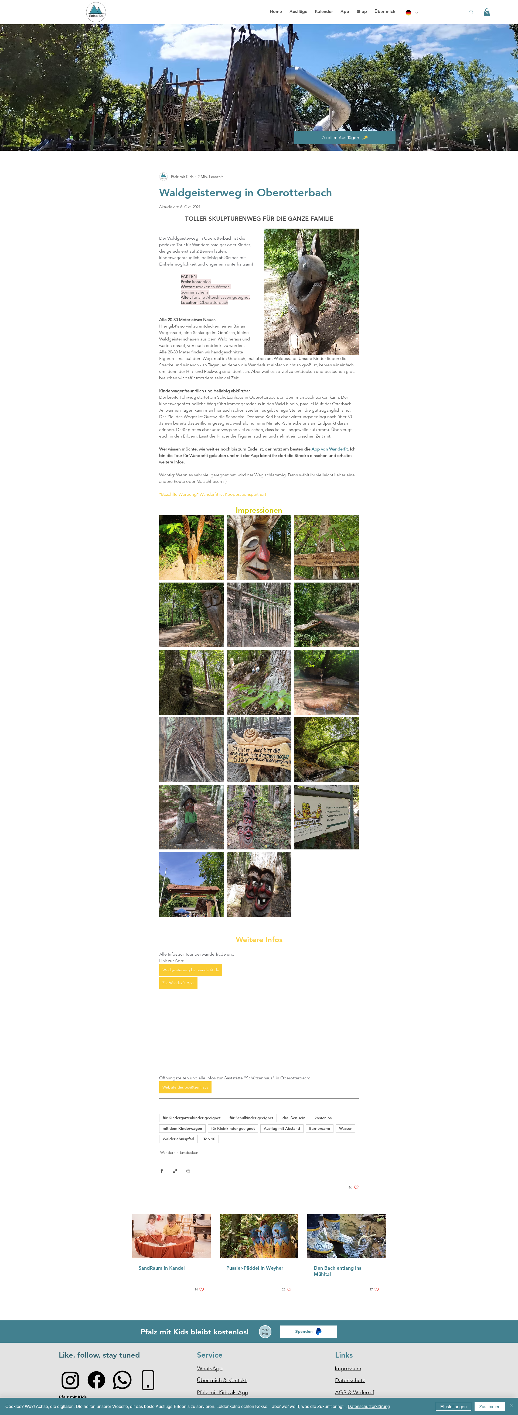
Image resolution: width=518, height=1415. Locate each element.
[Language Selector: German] (411, 12)
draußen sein (293, 1118)
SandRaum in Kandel (162, 1268)
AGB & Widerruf (354, 1392)
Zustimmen (489, 1406)
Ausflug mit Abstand (282, 1128)
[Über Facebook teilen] (161, 1170)
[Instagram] (70, 1380)
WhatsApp (210, 1368)
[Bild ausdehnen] (191, 547)
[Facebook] (96, 1380)
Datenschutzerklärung (369, 1406)
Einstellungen (453, 1406)
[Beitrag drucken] (188, 1170)
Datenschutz (350, 1380)
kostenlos (323, 1118)
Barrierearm (319, 1128)
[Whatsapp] (122, 1380)
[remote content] (305, 1006)
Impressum (348, 1368)
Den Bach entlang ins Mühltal (337, 1271)
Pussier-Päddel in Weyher (254, 1268)
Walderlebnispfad (178, 1139)
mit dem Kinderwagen (182, 1128)
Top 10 (209, 1139)
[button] (487, 12)
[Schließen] (511, 1406)
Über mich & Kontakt (222, 1380)
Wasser (345, 1128)
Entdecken (189, 1152)
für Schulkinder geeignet (251, 1118)
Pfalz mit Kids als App (222, 1392)
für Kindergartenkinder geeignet (191, 1118)
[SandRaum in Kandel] (171, 1236)
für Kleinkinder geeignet (233, 1128)
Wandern (168, 1152)
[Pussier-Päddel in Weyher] (259, 1236)
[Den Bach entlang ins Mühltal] (346, 1236)
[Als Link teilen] (175, 1170)
